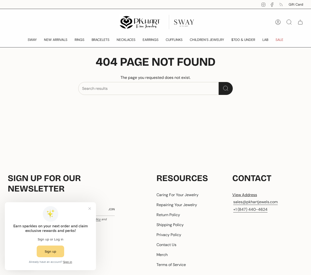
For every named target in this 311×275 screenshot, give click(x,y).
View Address (244, 194)
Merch (162, 254)
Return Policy (168, 214)
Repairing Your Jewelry (176, 204)
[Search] (226, 88)
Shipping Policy (170, 224)
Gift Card (296, 4)
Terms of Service (171, 264)
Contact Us (166, 244)
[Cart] (300, 22)
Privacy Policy (168, 234)
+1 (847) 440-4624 (250, 209)
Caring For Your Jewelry (177, 194)
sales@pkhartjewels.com (255, 201)
